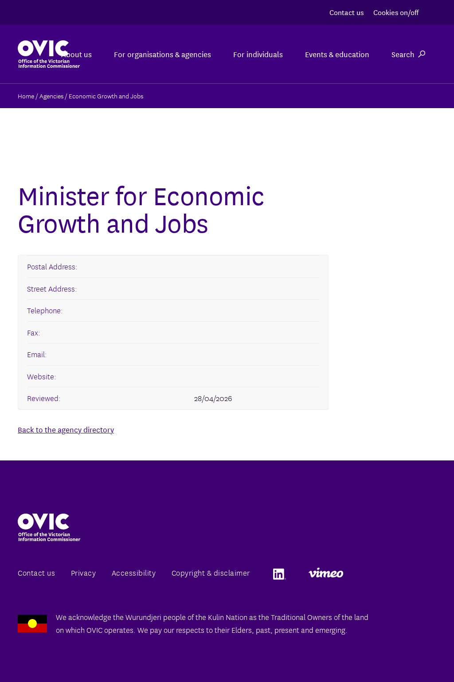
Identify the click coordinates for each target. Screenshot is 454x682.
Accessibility (134, 572)
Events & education (337, 53)
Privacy (83, 572)
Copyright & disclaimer (211, 572)
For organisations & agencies (162, 53)
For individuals (258, 53)
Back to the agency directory (66, 429)
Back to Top (411, 654)
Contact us (346, 11)
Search (403, 53)
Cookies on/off (396, 11)
